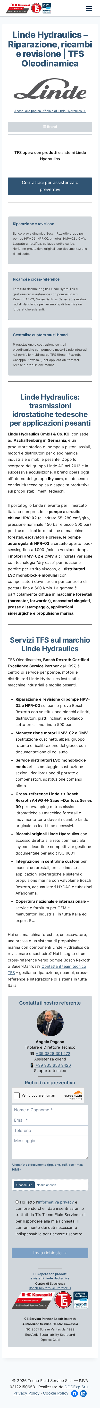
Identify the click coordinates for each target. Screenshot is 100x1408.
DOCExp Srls (76, 1386)
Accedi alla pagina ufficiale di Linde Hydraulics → (50, 111)
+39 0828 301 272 (53, 1053)
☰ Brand (50, 127)
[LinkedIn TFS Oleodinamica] (83, 1393)
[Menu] (89, 8)
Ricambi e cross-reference (36, 279)
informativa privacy (56, 1202)
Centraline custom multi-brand (40, 334)
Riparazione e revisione (33, 223)
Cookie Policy (55, 1393)
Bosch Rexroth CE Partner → (50, 1288)
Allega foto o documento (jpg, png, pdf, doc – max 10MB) (47, 1167)
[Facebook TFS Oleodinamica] (74, 1393)
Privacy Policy (27, 1393)
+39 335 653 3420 (53, 1065)
